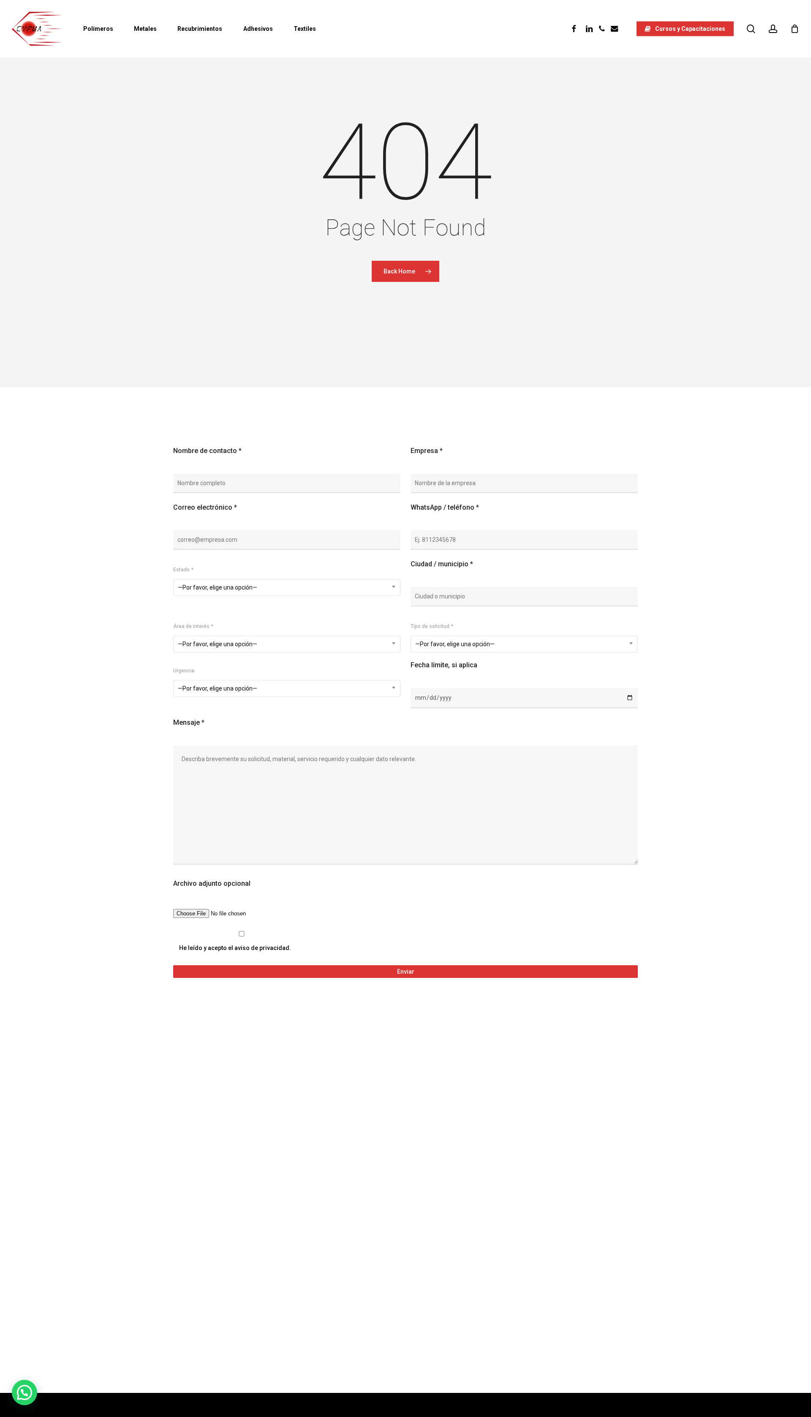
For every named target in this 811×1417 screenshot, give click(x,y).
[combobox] (286, 587)
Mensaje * (188, 722)
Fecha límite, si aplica (444, 665)
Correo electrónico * (205, 507)
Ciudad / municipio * (442, 564)
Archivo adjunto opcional (211, 883)
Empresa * (427, 451)
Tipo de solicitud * (432, 626)
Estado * (183, 570)
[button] (24, 1392)
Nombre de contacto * (207, 451)
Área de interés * (193, 626)
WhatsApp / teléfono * (445, 507)
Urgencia (183, 671)
